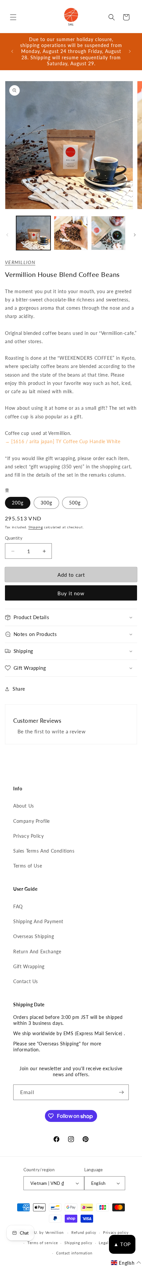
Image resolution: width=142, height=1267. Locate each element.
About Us (23, 806)
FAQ (18, 906)
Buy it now (71, 593)
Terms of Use (27, 866)
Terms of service (42, 1243)
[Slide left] (7, 235)
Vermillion (20, 262)
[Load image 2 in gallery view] (71, 233)
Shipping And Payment (38, 921)
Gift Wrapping (29, 966)
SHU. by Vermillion (46, 1232)
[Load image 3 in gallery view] (108, 233)
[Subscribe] (121, 1092)
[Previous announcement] (12, 51)
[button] (13, 17)
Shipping (35, 527)
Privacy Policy (28, 836)
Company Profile (31, 821)
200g (17, 502)
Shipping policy (78, 1243)
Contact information (74, 1253)
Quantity (13, 538)
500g (75, 502)
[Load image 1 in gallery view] (33, 233)
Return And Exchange (37, 951)
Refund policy (83, 1232)
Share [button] (19, 689)
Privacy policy (116, 1232)
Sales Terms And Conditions (44, 851)
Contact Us (25, 981)
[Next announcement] (130, 51)
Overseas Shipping (33, 936)
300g (46, 502)
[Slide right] (134, 235)
